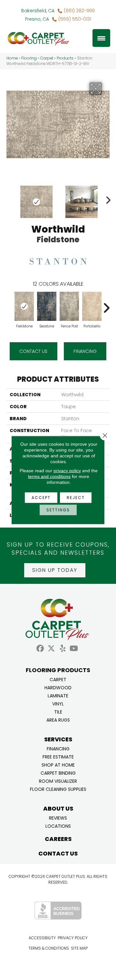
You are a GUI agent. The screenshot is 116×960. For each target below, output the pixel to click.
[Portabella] (92, 306)
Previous (9, 198)
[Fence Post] (69, 306)
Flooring (29, 58)
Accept (41, 497)
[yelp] (62, 649)
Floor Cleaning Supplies (58, 788)
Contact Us (33, 351)
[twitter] (51, 649)
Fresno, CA (37, 19)
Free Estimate (58, 756)
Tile (58, 711)
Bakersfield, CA (37, 10)
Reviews (58, 817)
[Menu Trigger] (101, 38)
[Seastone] (46, 306)
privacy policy (67, 470)
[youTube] (74, 649)
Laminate (58, 695)
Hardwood (58, 687)
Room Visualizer (58, 780)
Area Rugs (58, 719)
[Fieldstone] (24, 306)
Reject (76, 497)
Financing (58, 748)
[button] (54, 570)
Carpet (46, 58)
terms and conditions (49, 476)
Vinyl (58, 703)
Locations (58, 825)
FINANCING (85, 351)
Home (12, 58)
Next (106, 198)
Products (65, 58)
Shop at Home (58, 764)
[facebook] (40, 649)
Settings (58, 510)
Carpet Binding (58, 772)
